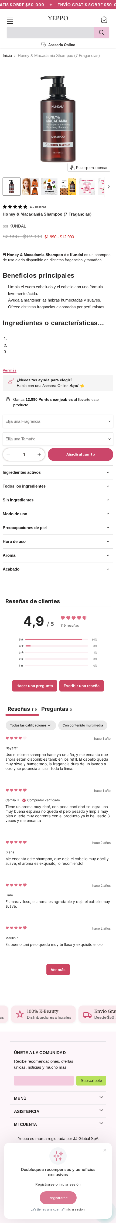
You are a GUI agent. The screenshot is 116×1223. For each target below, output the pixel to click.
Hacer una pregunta (34, 685)
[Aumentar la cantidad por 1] (39, 454)
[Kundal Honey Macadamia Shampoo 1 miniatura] (30, 186)
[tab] (56, 709)
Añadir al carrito (80, 454)
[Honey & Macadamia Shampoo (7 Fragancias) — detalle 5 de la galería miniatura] (87, 186)
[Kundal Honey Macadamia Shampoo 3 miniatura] (68, 186)
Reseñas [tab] (22, 709)
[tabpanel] (58, 850)
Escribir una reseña (82, 685)
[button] (58, 639)
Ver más (9, 370)
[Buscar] (101, 32)
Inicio (7, 55)
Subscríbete (91, 1080)
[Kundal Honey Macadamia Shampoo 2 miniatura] (49, 186)
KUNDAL (17, 226)
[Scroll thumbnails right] (108, 187)
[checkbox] (82, 725)
